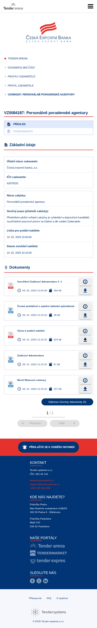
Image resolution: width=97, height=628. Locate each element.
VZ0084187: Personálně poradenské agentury (41, 94)
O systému (62, 598)
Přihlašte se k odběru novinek (48, 447)
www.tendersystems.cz (42, 480)
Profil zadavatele (21, 85)
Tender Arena (18, 58)
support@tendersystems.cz (44, 484)
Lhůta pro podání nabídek (23, 230)
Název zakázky (16, 195)
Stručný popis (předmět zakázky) (27, 211)
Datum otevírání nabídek (22, 246)
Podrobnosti (20, 131)
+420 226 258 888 (40, 488)
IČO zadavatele (16, 177)
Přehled (16, 124)
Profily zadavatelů (21, 76)
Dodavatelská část (21, 67)
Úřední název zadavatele (22, 161)
